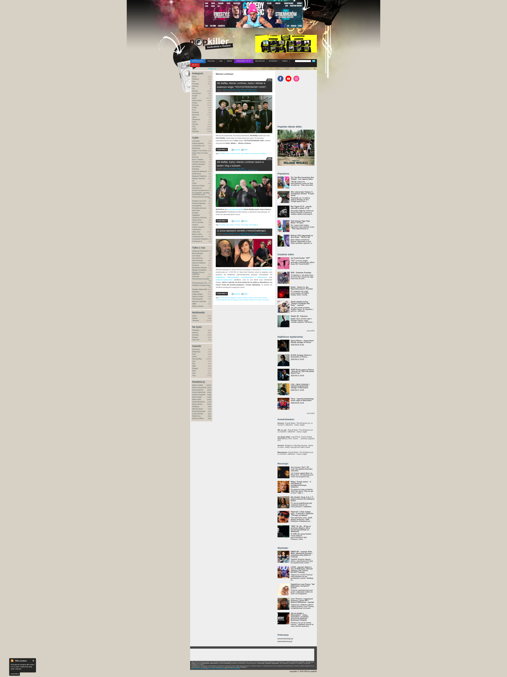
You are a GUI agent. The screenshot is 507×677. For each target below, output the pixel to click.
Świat (194, 122)
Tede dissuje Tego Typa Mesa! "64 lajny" (300, 222)
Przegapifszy (196, 206)
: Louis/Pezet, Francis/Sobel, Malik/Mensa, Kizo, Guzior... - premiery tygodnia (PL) (296, 438)
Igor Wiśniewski (243, 235)
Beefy (194, 77)
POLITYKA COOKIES (233, 668)
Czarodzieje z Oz (198, 146)
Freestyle (195, 84)
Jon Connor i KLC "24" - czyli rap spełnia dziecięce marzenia (301, 469)
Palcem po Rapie (198, 186)
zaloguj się (212, 69)
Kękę (238, 153)
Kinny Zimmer (253, 153)
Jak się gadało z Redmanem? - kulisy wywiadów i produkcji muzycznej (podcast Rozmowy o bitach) (300, 616)
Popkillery (195, 292)
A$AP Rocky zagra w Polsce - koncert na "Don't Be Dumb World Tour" (302, 371)
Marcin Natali (197, 397)
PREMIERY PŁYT (243, 61)
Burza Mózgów (197, 253)
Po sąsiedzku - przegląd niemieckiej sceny (201, 193)
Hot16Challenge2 (198, 164)
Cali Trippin (196, 256)
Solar (242, 153)
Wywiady (195, 131)
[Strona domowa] (211, 44)
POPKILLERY (197, 61)
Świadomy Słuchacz (199, 218)
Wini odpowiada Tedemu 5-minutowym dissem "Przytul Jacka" (302, 193)
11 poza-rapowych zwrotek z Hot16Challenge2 (241, 230)
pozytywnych (220, 277)
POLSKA (211, 61)
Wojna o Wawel (197, 306)
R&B (194, 366)
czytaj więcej (14, 673)
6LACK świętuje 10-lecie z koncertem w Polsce (301, 356)
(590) (209, 416)
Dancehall (196, 349)
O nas (273, 68)
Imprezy (195, 333)
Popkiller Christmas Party (201, 285)
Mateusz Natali (197, 385)
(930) (209, 406)
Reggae (195, 368)
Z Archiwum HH (197, 237)
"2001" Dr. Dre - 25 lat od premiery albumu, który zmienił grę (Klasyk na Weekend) (301, 528)
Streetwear (196, 119)
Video (194, 129)
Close (33, 661)
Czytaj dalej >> (222, 149)
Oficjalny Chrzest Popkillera (198, 273)
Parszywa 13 (196, 188)
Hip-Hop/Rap (197, 359)
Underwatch (196, 229)
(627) (209, 413)
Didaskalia (196, 148)
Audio (194, 316)
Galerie (195, 318)
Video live (195, 340)
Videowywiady (197, 299)
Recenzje (195, 115)
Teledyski (195, 321)
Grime (194, 356)
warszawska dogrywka (235, 209)
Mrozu (267, 300)
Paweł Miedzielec (198, 402)
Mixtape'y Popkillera (199, 270)
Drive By (195, 157)
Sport (194, 117)
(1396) (209, 399)
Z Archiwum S (197, 241)
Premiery (195, 105)
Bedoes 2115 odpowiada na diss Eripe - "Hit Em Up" (302, 236)
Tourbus (195, 225)
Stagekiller (196, 215)
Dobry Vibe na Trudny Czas (200, 154)
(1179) (209, 402)
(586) (209, 418)
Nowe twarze (197, 100)
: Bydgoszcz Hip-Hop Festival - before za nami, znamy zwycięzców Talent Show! (295, 446)
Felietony (195, 79)
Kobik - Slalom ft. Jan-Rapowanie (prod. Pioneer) (302, 288)
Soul (194, 373)
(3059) (209, 390)
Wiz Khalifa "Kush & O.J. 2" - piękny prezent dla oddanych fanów (302, 499)
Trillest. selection (198, 227)
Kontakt (292, 68)
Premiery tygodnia (198, 203)
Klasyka (195, 91)
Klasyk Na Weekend (199, 171)
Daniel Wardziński (198, 392)
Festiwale (195, 330)
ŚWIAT (229, 61)
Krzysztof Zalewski (221, 300)
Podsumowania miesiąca (201, 197)
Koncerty (195, 335)
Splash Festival (197, 296)
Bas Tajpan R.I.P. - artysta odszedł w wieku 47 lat (301, 207)
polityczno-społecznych (225, 280)
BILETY (195, 65)
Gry (193, 89)
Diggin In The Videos (199, 151)
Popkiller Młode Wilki (199, 289)
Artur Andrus (258, 297)
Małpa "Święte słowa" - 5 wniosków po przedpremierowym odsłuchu (301, 484)
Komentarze (196, 93)
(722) (209, 409)
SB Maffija (222, 153)
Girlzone (195, 86)
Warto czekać (197, 234)
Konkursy (195, 265)
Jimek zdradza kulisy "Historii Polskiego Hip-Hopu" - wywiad (300, 303)
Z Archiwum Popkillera (200, 239)
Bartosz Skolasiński (199, 387)
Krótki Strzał (196, 174)
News (194, 98)
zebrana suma (267, 270)
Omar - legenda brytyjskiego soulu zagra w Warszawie (302, 399)
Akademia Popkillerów (200, 251)
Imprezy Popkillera (199, 263)
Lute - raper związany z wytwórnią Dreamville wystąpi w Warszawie (300, 386)
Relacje (195, 337)
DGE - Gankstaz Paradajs (301, 273)
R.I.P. (194, 110)
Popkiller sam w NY (199, 201)
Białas (246, 153)
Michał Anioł (253, 300)
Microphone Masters (199, 268)
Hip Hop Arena (197, 258)
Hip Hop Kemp (197, 260)
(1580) (209, 397)
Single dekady (197, 294)
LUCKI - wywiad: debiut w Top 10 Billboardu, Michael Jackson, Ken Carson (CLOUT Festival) (302, 569)
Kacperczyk (261, 300)
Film (193, 81)
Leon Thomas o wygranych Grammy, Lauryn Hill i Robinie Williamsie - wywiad (302, 600)
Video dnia (196, 232)
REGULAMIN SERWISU (198, 668)
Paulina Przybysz (233, 300)
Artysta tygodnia (198, 143)
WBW (194, 304)
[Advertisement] (297, 104)
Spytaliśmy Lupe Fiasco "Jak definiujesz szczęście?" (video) (302, 586)
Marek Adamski (197, 390)
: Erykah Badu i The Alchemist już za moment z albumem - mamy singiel (295, 424)
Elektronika (196, 352)
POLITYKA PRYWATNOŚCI (216, 668)
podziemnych (262, 277)
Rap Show (196, 210)
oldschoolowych (233, 277)
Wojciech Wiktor (198, 418)
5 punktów (196, 141)
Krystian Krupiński (198, 395)
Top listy (195, 124)
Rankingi (195, 112)
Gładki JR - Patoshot (299, 316)
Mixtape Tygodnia (198, 178)
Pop (193, 364)
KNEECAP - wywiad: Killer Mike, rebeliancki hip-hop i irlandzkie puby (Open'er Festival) (302, 554)
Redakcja (195, 406)
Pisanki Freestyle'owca (200, 190)
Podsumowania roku (199, 283)
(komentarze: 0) (253, 91)
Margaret (233, 297)
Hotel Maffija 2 (262, 153)
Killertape (195, 169)
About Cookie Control (12, 660)
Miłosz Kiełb (196, 399)
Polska (194, 103)
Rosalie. (264, 297)
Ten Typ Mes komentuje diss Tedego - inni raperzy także (302, 178)
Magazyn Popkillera (199, 176)
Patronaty (282, 68)
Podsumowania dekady (200, 279)
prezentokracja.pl (285, 638)
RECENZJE (260, 61)
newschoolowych (247, 277)
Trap (194, 375)
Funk (194, 354)
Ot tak (194, 183)
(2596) (209, 392)
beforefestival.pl (285, 641)
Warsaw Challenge (199, 301)
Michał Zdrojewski (198, 411)
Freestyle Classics (198, 162)
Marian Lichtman (231, 153)
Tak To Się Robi (197, 222)
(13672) (208, 385)
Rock (194, 371)
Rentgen (195, 213)
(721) (209, 411)
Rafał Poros (196, 416)
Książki (194, 96)
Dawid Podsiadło (244, 300)
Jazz (194, 361)
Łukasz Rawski (197, 414)
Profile (194, 108)
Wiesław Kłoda (197, 409)
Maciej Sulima (197, 404)
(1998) (209, 394)
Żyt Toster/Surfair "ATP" (300, 258)
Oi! (193, 181)
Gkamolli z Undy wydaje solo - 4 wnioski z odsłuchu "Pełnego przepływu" (302, 513)
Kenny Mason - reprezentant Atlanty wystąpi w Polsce (302, 341)
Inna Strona (196, 167)
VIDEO (285, 61)
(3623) (209, 387)
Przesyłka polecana (199, 208)
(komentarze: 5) (253, 235)
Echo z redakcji (197, 159)
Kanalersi (240, 297)
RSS (311, 68)
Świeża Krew (197, 220)
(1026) (209, 404)
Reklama (302, 68)
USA (221, 61)
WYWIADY (273, 61)
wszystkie (310, 331)
